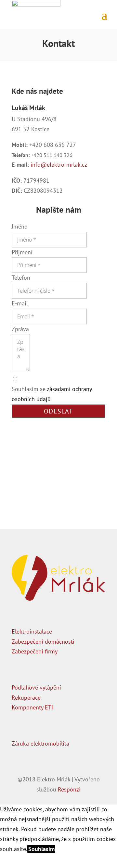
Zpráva (20, 329)
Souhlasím (41, 849)
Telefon (21, 277)
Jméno (20, 226)
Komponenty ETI (32, 707)
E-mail (20, 303)
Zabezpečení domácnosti (43, 641)
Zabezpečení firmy (35, 651)
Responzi (69, 789)
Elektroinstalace (32, 631)
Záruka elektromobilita (40, 743)
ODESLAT (58, 411)
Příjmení (22, 252)
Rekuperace (26, 697)
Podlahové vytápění (36, 687)
